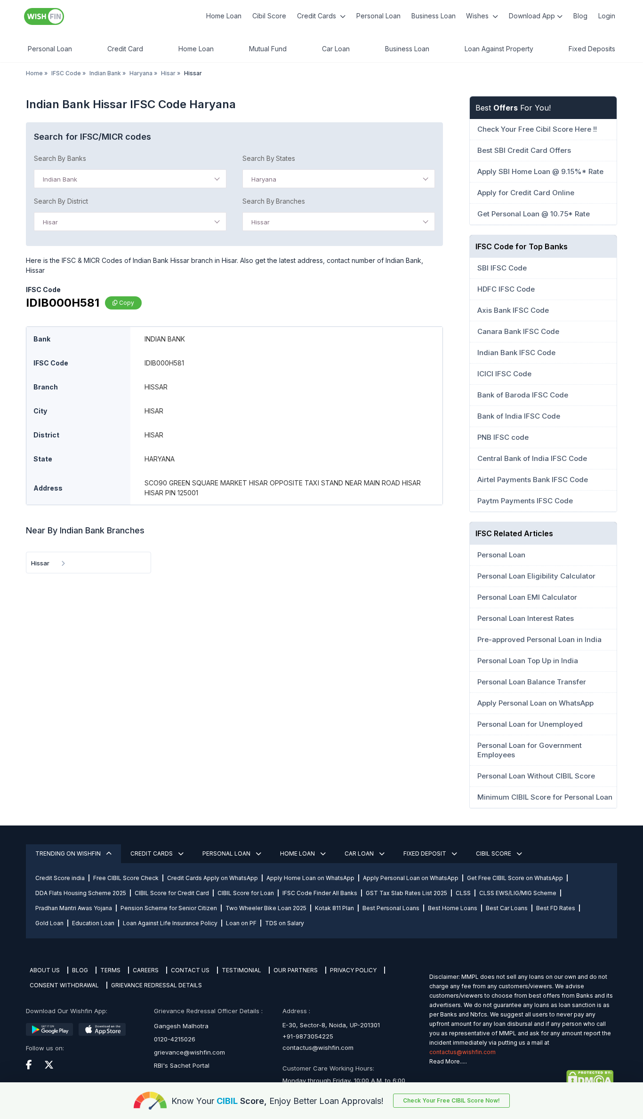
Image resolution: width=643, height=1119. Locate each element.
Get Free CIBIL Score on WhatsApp (515, 877)
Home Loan (223, 16)
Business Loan (433, 16)
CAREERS (146, 970)
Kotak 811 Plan (334, 908)
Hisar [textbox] (50, 222)
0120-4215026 (174, 1039)
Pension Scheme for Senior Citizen (169, 908)
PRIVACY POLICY (353, 970)
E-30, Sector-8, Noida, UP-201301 (331, 1025)
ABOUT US (45, 970)
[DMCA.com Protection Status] (521, 1078)
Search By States (268, 158)
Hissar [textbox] (260, 222)
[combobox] (130, 178)
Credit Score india (60, 877)
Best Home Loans (452, 908)
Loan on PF (241, 923)
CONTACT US (190, 970)
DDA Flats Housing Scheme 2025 (80, 893)
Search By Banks (60, 158)
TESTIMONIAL (241, 970)
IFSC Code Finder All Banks (319, 893)
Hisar (168, 73)
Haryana (141, 73)
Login (606, 16)
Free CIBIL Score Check (126, 877)
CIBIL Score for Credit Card (172, 893)
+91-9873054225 (307, 1036)
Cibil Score (269, 16)
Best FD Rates (555, 908)
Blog (580, 16)
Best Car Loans (507, 908)
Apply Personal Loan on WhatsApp (410, 877)
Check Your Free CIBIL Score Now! (451, 1100)
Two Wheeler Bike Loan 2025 (265, 908)
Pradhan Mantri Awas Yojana (73, 908)
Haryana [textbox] (263, 179)
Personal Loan (378, 16)
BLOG (80, 970)
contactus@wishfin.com (318, 1047)
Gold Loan (49, 923)
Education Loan (93, 923)
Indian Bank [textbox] (60, 179)
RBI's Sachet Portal (181, 1065)
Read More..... (448, 1061)
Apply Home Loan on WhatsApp (310, 877)
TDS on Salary (284, 923)
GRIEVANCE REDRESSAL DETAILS (156, 985)
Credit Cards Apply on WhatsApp (212, 877)
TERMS (110, 970)
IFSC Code (66, 73)
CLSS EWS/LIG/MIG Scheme (517, 893)
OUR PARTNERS (295, 970)
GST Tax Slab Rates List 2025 (406, 893)
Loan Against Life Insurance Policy (170, 923)
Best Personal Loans (390, 908)
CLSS (463, 893)
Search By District (61, 201)
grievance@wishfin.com (189, 1052)
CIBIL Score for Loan (245, 893)
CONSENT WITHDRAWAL (64, 985)
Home (34, 73)
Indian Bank (105, 73)
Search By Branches (273, 201)
